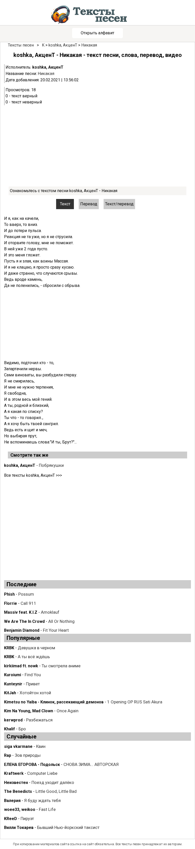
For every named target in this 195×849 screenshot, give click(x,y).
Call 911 (28, 603)
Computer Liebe (42, 773)
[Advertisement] (97, 145)
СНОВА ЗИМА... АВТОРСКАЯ (91, 764)
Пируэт (27, 818)
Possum (26, 594)
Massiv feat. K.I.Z (20, 612)
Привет (33, 683)
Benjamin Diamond (21, 630)
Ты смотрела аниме (61, 665)
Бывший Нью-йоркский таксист (68, 827)
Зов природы (28, 755)
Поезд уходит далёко (52, 782)
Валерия (12, 800)
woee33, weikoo (19, 809)
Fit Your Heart (56, 630)
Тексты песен (21, 45)
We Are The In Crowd (24, 621)
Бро (22, 728)
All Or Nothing (61, 621)
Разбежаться (39, 719)
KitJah (10, 692)
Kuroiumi (12, 674)
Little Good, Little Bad (56, 791)
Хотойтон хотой (35, 692)
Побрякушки (51, 465)
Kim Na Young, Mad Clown (28, 710)
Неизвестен (16, 782)
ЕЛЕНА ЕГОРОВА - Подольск (32, 764)
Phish (9, 594)
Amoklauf (50, 612)
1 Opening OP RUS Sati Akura (134, 701)
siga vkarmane (18, 746)
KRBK (9, 647)
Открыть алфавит (97, 32)
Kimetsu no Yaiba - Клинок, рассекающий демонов (54, 702)
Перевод (88, 204)
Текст (65, 204)
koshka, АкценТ (62, 45)
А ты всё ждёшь (34, 656)
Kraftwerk (14, 773)
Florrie (10, 603)
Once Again (67, 710)
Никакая (89, 45)
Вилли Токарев (19, 827)
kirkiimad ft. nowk (21, 665)
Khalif (9, 729)
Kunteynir (13, 684)
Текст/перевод (119, 204)
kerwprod (13, 720)
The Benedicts (18, 791)
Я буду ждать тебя (42, 800)
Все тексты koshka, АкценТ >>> (33, 475)
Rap (7, 755)
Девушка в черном (36, 647)
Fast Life (47, 809)
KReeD (10, 818)
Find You (33, 674)
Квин (40, 746)
